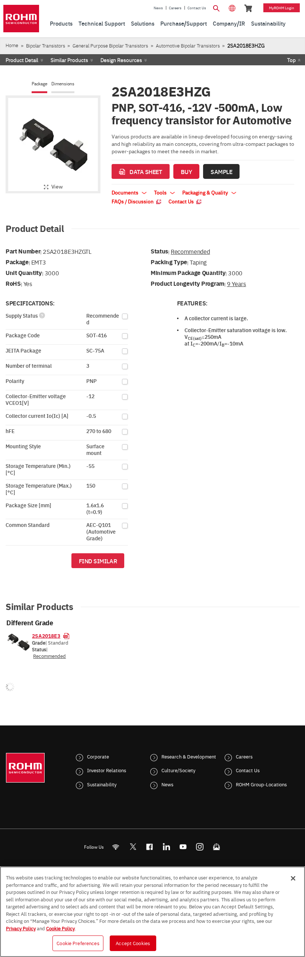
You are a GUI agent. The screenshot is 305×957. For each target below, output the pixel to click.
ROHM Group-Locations (261, 784)
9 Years (236, 283)
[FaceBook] (149, 846)
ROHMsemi (133, 846)
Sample (221, 171)
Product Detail (22, 59)
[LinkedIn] (166, 846)
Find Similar (98, 561)
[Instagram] (200, 846)
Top (291, 59)
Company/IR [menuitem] (229, 23)
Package (39, 83)
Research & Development (188, 756)
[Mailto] (216, 846)
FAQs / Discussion (133, 201)
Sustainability (101, 784)
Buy (186, 171)
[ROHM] (21, 18)
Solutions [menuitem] (142, 23)
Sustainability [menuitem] (268, 23)
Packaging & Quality (205, 192)
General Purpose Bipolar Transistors (110, 45)
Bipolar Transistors (45, 45)
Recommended (190, 251)
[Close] (293, 878)
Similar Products (69, 59)
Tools (161, 192)
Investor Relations (106, 770)
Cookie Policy (60, 928)
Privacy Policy (21, 928)
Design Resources (121, 59)
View (57, 186)
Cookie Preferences (78, 943)
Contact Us (196, 8)
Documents (125, 192)
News (158, 8)
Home (12, 45)
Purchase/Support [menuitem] (183, 23)
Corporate (98, 756)
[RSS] (116, 846)
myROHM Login (281, 7)
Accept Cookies (133, 943)
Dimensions (62, 83)
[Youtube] (183, 846)
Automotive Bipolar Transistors (188, 45)
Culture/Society (178, 770)
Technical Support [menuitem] (101, 23)
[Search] (216, 7)
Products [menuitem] (61, 23)
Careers (175, 8)
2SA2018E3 (46, 635)
